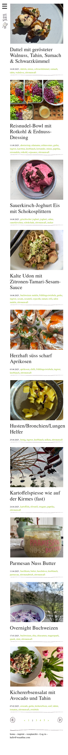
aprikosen (24, 369)
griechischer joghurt (29, 219)
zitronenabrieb (26, 574)
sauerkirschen (16, 222)
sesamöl (28, 298)
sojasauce (32, 152)
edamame (35, 145)
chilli (32, 369)
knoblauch (30, 148)
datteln (23, 68)
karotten (21, 148)
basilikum (25, 571)
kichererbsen (41, 705)
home (12, 734)
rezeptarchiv (32, 734)
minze (30, 68)
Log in (43, 734)
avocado (24, 705)
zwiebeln (34, 709)
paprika (56, 148)
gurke (56, 145)
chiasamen (42, 635)
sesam (20, 298)
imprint (20, 734)
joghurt (43, 219)
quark (12, 639)
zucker (50, 222)
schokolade (29, 222)
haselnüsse (42, 571)
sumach (53, 68)
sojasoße (37, 298)
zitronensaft (30, 72)
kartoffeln (24, 506)
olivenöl (34, 506)
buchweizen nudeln (29, 295)
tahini (55, 705)
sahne (50, 219)
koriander (40, 148)
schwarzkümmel (41, 68)
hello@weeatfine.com (20, 737)
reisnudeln (15, 152)
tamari (45, 298)
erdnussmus (46, 145)
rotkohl (24, 152)
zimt (18, 639)
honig (23, 439)
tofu (50, 298)
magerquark (53, 635)
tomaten (13, 709)
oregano (42, 506)
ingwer (13, 148)
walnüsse (20, 72)
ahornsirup (25, 145)
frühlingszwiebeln (47, 295)
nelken (48, 439)
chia (34, 635)
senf (50, 705)
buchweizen (25, 635)
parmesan (14, 574)
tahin (12, 72)
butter (33, 571)
